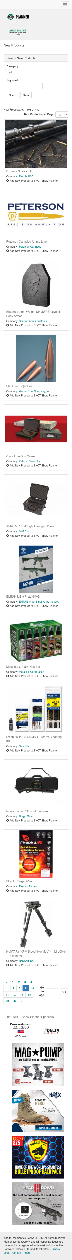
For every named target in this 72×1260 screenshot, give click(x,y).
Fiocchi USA (26, 176)
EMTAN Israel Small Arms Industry (39, 601)
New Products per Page (39, 114)
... (7, 988)
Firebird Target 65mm (20, 881)
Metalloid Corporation (31, 672)
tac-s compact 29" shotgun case (27, 811)
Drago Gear (26, 816)
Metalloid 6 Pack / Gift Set (23, 666)
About (27, 1252)
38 (29, 994)
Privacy (56, 1249)
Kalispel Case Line (30, 461)
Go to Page (41, 991)
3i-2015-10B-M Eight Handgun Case (30, 526)
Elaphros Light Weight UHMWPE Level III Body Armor (33, 313)
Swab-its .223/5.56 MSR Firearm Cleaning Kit (34, 739)
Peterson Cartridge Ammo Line (26, 241)
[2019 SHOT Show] (18, 16)
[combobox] (36, 72)
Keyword (12, 80)
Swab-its (24, 746)
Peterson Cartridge (30, 246)
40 (14, 1001)
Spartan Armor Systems (33, 321)
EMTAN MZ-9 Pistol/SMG (23, 596)
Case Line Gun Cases (20, 456)
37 (21, 994)
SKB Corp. (25, 531)
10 (32, 988)
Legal (7, 1252)
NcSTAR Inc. (26, 961)
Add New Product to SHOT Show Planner (34, 180)
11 (7, 994)
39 (7, 1001)
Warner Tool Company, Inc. (35, 391)
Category (12, 66)
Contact (16, 1252)
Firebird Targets (28, 886)
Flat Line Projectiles (19, 386)
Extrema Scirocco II (19, 171)
